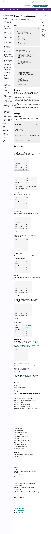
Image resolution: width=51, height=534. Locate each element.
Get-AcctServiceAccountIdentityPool (8, 56)
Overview (4, 14)
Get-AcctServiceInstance (8, 60)
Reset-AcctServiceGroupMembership (8, 96)
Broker (4, 126)
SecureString (28, 217)
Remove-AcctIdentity (7, 72)
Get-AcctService (6, 52)
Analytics (4, 123)
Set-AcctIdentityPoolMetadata (8, 105)
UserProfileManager (6, 141)
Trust (4, 140)
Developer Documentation (13, 9)
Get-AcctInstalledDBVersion (8, 49)
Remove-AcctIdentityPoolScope (8, 78)
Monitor (4, 136)
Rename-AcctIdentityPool (6, 87)
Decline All (44, 5)
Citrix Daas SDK (18, 12)
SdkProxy (4, 137)
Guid (26, 349)
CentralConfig (5, 127)
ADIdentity (5, 18)
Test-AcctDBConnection (8, 112)
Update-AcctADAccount (8, 120)
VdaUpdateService (6, 143)
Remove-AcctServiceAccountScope (8, 82)
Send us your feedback (43, 35)
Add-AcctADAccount (7, 22)
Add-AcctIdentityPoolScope (8, 28)
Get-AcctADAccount (7, 35)
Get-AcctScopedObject (8, 51)
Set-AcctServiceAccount (8, 106)
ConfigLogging (5, 129)
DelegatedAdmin (6, 130)
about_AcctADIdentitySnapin (21, 499)
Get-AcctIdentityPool (7, 47)
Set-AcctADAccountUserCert (8, 98)
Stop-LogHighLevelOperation (21, 346)
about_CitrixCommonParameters (7, 15)
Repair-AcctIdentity (7, 90)
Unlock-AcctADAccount (8, 116)
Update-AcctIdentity (7, 122)
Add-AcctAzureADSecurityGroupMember (8, 24)
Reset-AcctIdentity (7, 94)
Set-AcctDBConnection (8, 100)
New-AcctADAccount (7, 64)
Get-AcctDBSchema (7, 42)
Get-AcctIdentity (6, 46)
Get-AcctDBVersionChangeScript (8, 44)
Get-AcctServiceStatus (8, 61)
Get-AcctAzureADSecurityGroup (8, 37)
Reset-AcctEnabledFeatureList (8, 92)
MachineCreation (6, 134)
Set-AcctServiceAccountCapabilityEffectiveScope (8, 108)
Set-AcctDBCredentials (8, 101)
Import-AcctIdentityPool (8, 63)
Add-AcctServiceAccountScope (8, 30)
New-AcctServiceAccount (7, 69)
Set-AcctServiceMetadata (7, 111)
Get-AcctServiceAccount (8, 54)
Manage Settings (27, 5)
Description (44, 22)
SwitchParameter (29, 281)
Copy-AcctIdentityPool (7, 32)
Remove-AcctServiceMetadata (7, 85)
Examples (43, 25)
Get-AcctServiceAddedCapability (8, 58)
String (27, 178)
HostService (5, 133)
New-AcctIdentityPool (7, 67)
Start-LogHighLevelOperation (33, 345)
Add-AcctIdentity (7, 26)
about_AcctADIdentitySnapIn (8, 19)
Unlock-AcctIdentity (7, 117)
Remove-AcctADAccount (20, 506)
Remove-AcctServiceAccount (7, 80)
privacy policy (26, 1)
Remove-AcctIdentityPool (8, 73)
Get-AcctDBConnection (8, 41)
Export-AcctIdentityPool (8, 33)
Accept (36, 5)
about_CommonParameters (19, 379)
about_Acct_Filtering (7, 21)
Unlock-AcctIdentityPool (8, 119)
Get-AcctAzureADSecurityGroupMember (8, 39)
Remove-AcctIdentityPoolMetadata (8, 76)
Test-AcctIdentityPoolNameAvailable (8, 115)
